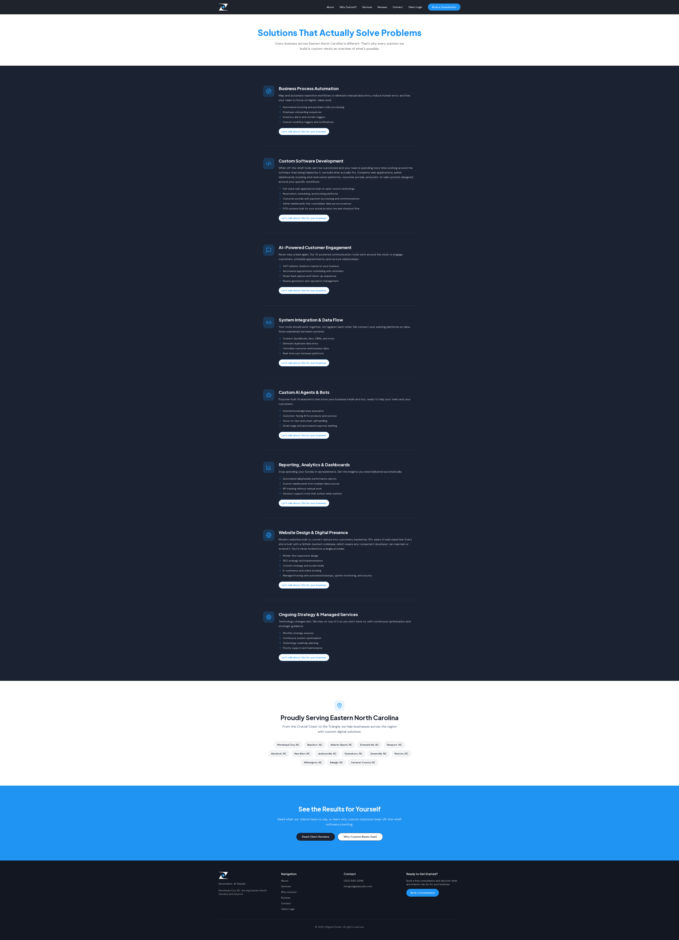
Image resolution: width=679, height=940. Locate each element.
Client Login (415, 7)
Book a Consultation (444, 7)
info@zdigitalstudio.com (358, 886)
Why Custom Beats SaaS (360, 837)
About (330, 7)
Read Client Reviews (315, 837)
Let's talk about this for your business (304, 131)
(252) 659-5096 (354, 880)
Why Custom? (348, 7)
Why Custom (289, 892)
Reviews (382, 7)
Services (367, 7)
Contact (398, 7)
